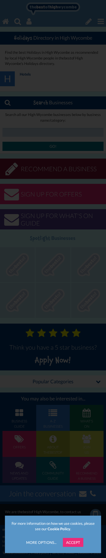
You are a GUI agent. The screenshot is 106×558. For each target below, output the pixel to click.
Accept (73, 542)
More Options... (41, 542)
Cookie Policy (59, 529)
